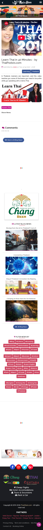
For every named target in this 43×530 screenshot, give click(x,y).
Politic (9, 350)
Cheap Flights (22, 487)
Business (26, 356)
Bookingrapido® (26, 516)
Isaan (9, 387)
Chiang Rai (33, 383)
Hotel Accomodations (22, 490)
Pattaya (25, 387)
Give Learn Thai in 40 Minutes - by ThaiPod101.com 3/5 (5, 130)
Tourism (26, 350)
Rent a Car (23, 495)
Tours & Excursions (23, 492)
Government (23, 360)
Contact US (7, 526)
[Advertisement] (21, 167)
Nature (34, 368)
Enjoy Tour (6, 518)
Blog (12, 341)
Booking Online (18, 526)
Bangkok (10, 383)
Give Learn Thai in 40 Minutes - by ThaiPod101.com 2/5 (3, 130)
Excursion (11, 360)
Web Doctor (7, 516)
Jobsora (37, 518)
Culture (20, 341)
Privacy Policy (8, 523)
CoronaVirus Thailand (22, 255)
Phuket (34, 387)
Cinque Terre (28, 518)
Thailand (35, 71)
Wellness (22, 376)
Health (33, 360)
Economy (29, 341)
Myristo (16, 516)
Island (19, 364)
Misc (26, 368)
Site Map (34, 523)
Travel (34, 350)
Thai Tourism (17, 518)
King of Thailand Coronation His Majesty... (21, 279)
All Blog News (22, 327)
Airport (8, 356)
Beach (17, 356)
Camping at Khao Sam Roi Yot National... (21, 299)
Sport (17, 350)
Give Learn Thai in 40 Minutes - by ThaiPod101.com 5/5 (8, 130)
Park (6, 372)
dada (15, 67)
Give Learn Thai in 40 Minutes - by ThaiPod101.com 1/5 (2, 130)
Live (19, 368)
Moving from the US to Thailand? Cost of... (21, 228)
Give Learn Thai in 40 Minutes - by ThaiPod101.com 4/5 (7, 130)
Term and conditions (21, 523)
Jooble (36, 516)
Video (30, 372)
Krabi (17, 387)
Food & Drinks (11, 345)
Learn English (30, 364)
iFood (11, 364)
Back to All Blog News (14, 140)
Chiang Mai (21, 383)
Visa (37, 372)
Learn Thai (7, 107)
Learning (26, 71)
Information (23, 345)
